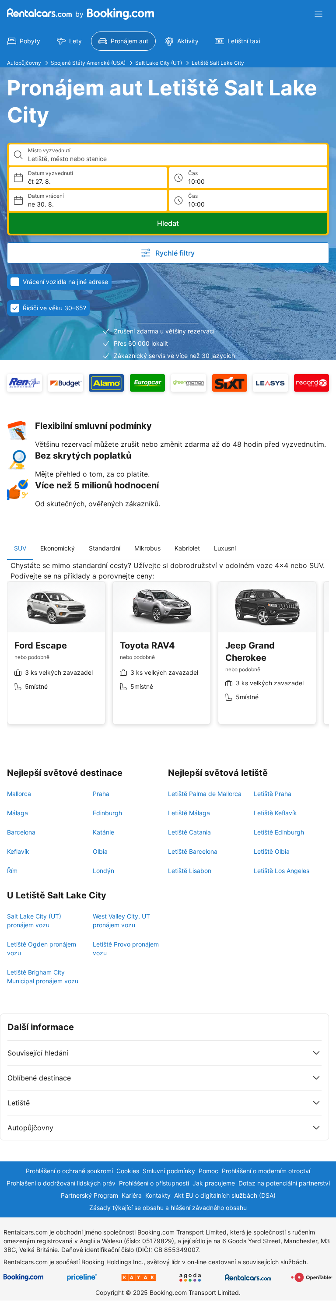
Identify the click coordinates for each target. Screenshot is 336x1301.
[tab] (20, 548)
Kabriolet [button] (187, 548)
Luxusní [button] (225, 548)
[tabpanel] (168, 649)
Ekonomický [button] (57, 548)
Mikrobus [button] (147, 548)
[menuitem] (24, 41)
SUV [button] (20, 548)
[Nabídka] (318, 14)
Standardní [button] (104, 548)
